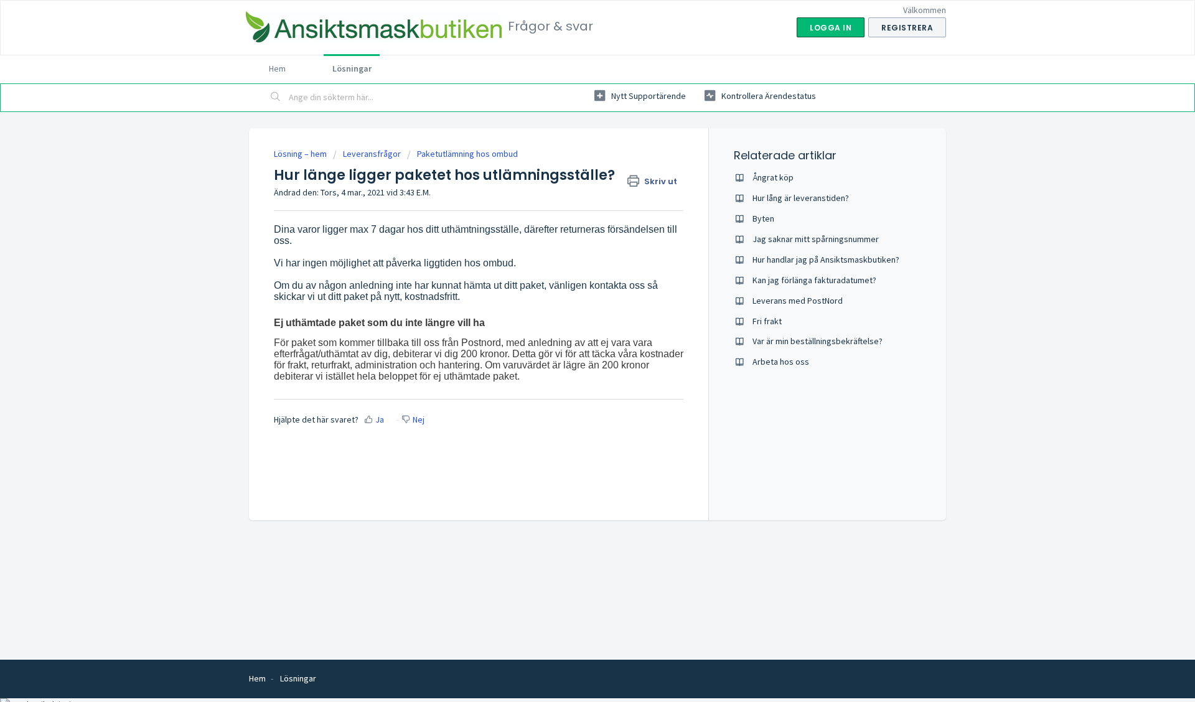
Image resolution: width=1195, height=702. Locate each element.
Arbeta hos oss (780, 361)
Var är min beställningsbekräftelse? (817, 341)
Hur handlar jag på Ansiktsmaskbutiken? (825, 259)
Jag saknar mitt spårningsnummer (815, 239)
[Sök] (276, 97)
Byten (763, 218)
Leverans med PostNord (797, 300)
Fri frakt (767, 321)
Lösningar (352, 68)
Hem (277, 68)
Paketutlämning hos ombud (467, 153)
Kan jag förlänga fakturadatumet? (814, 280)
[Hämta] (574, 188)
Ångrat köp (773, 177)
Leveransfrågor (372, 153)
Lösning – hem (301, 153)
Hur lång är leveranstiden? (800, 198)
